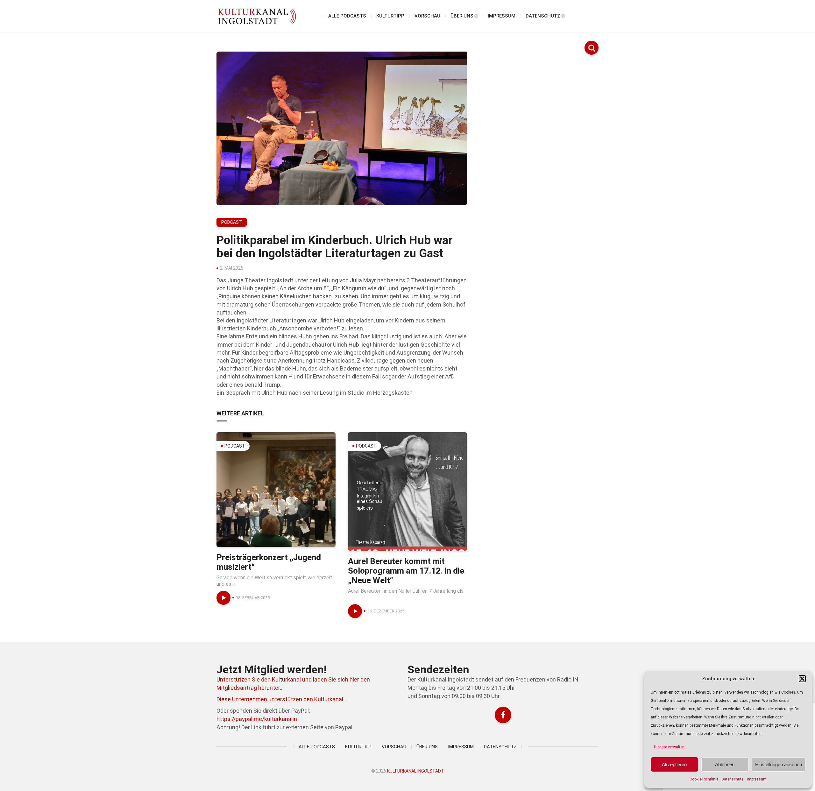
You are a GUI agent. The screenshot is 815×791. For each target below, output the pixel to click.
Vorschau (427, 16)
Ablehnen (724, 764)
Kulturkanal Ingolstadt (415, 770)
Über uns (461, 16)
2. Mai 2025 (231, 268)
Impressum (757, 779)
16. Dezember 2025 (385, 611)
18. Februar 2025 (253, 597)
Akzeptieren (674, 764)
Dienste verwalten (669, 747)
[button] (802, 678)
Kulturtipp (390, 16)
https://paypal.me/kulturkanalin (256, 719)
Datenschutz (732, 779)
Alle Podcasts (347, 16)
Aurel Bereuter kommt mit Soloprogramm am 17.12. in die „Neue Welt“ (406, 570)
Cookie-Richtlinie (704, 779)
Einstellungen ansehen (778, 764)
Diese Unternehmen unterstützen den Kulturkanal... (281, 699)
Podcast (231, 222)
